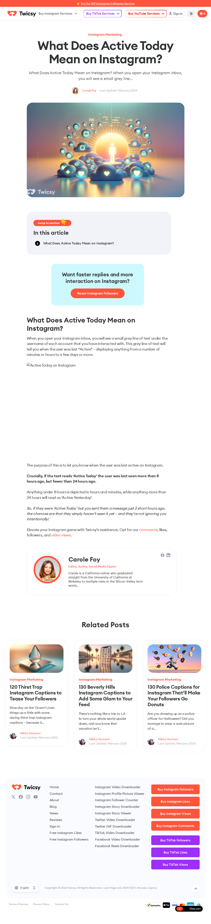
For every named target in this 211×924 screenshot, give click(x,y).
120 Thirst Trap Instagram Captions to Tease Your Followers (36, 693)
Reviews (56, 820)
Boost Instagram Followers (97, 293)
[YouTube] (36, 797)
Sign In (55, 826)
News (54, 813)
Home (54, 787)
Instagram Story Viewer (113, 813)
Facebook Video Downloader (117, 839)
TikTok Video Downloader (115, 833)
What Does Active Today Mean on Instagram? (78, 243)
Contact (56, 793)
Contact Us (61, 904)
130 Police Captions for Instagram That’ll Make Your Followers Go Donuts (174, 696)
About (54, 800)
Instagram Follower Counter (116, 800)
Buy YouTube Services (143, 13)
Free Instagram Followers (69, 839)
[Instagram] (28, 797)
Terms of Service (18, 904)
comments (148, 529)
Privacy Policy (41, 904)
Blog (53, 806)
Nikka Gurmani (30, 733)
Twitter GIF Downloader (113, 826)
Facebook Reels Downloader (117, 846)
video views (61, 535)
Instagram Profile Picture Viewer (119, 793)
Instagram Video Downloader (118, 787)
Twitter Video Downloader (115, 820)
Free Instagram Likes (66, 833)
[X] (13, 797)
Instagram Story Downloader (117, 806)
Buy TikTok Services (100, 13)
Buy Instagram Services (55, 13)
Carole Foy (89, 90)
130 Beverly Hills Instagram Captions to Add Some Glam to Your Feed (105, 696)
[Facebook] (21, 797)
